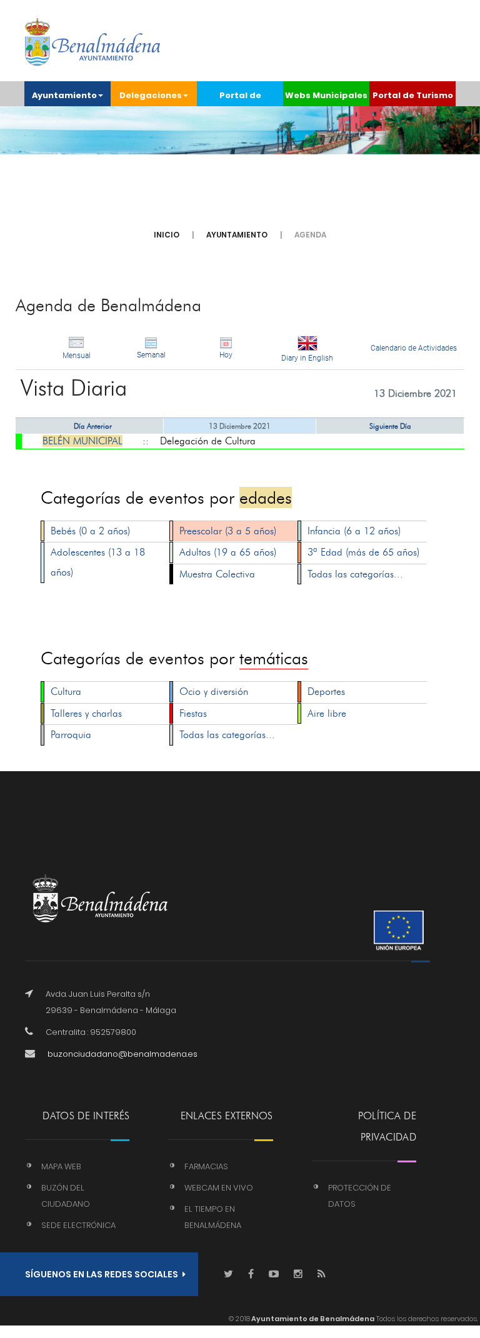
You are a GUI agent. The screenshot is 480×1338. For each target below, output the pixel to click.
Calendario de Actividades (414, 348)
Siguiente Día (390, 426)
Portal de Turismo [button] (412, 95)
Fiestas (193, 713)
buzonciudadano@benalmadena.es (123, 1054)
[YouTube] (274, 1275)
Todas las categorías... (355, 574)
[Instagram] (298, 1275)
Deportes (326, 691)
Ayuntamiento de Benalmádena (312, 1319)
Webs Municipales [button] (326, 95)
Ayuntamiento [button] (64, 95)
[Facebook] (251, 1275)
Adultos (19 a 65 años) (227, 552)
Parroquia (71, 735)
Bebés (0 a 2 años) (90, 531)
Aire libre (327, 713)
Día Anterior (93, 426)
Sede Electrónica (78, 1225)
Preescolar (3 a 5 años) (227, 531)
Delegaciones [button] (150, 95)
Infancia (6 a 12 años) (354, 531)
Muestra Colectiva (217, 574)
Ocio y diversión (213, 691)
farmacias (206, 1166)
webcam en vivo (218, 1188)
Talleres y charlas (86, 713)
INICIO (166, 234)
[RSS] (322, 1275)
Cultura (66, 691)
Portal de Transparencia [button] (240, 97)
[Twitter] (228, 1275)
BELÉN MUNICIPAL (82, 441)
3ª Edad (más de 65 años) (363, 552)
